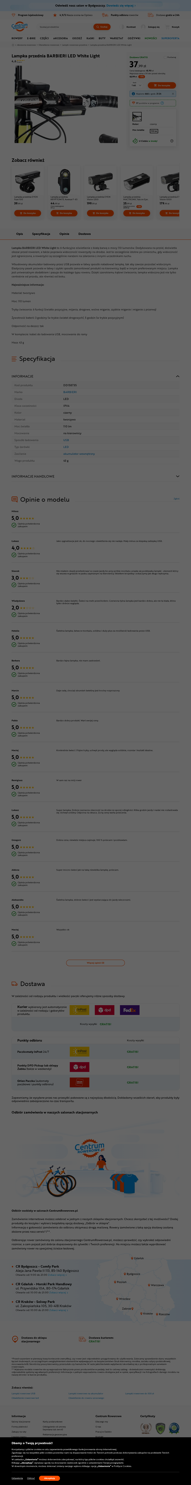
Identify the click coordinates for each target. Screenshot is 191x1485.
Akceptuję (49, 1478)
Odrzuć (31, 1478)
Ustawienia (17, 1478)
